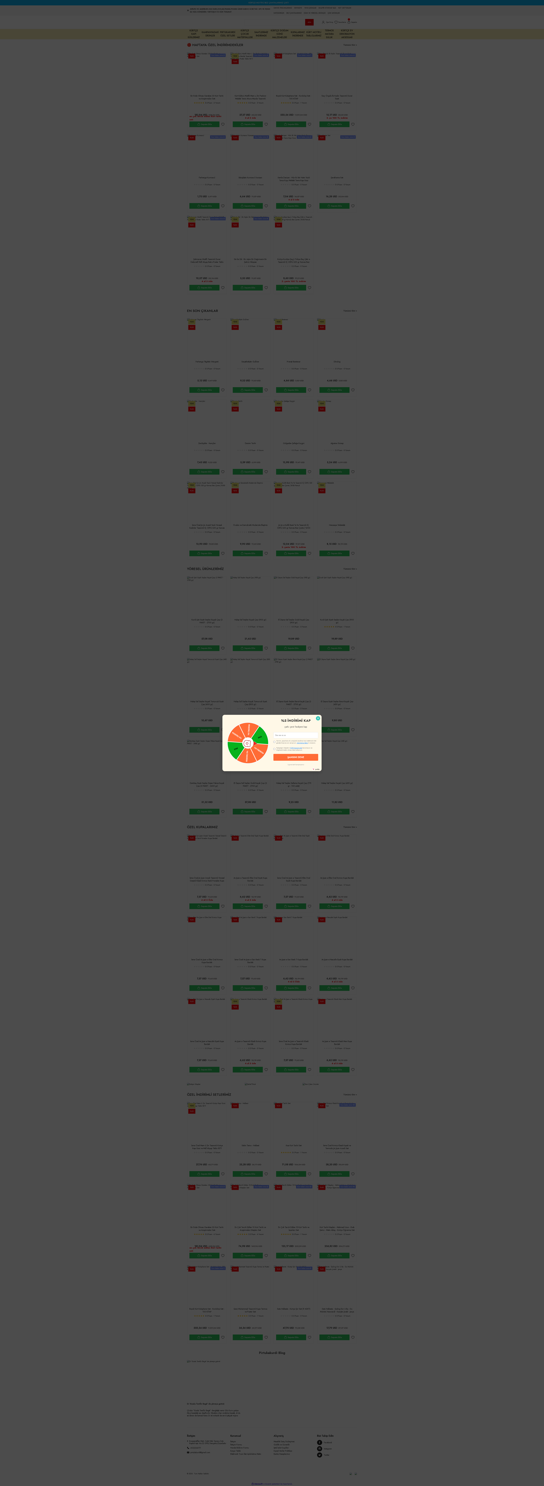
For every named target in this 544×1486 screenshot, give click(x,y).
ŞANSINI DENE (295, 757)
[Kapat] (318, 718)
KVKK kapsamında (296, 748)
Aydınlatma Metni (302, 743)
